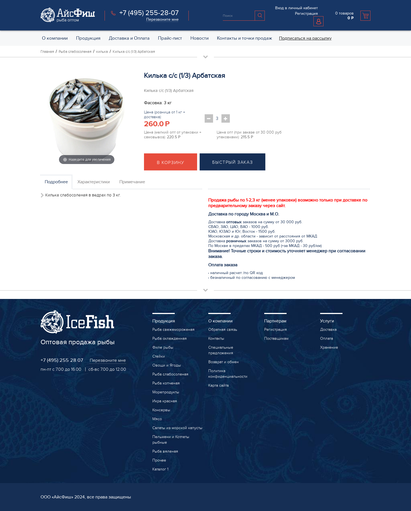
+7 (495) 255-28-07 (149, 13)
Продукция (163, 321)
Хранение (329, 347)
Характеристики (93, 182)
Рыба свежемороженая (173, 329)
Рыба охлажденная (169, 338)
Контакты (216, 338)
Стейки (158, 356)
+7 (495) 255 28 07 (62, 360)
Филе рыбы (162, 347)
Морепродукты (165, 392)
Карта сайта (218, 385)
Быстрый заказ (232, 162)
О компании (220, 321)
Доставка (328, 329)
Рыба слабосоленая (170, 374)
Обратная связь (222, 329)
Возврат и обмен (223, 362)
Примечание (132, 182)
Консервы (161, 410)
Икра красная (164, 401)
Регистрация (306, 13)
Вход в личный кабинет (296, 8)
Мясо (157, 419)
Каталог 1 (160, 469)
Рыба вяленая (165, 451)
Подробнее (56, 182)
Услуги (327, 321)
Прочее (159, 460)
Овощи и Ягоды (166, 365)
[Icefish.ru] (68, 21)
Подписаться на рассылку (305, 38)
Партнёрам (275, 321)
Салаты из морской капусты (177, 428)
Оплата (326, 338)
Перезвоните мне (162, 19)
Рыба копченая (166, 383)
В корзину (170, 162)
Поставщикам (276, 338)
